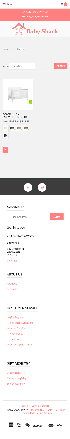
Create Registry (16, 372)
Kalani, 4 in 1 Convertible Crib (15, 115)
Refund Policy (15, 339)
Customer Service (40, 405)
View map (12, 260)
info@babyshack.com (37, 16)
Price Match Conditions (20, 322)
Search (25, 405)
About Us (12, 283)
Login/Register (15, 317)
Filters (61, 66)
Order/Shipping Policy (19, 344)
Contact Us (13, 289)
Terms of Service (16, 328)
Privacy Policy (15, 333)
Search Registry (16, 383)
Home (5, 49)
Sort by (6, 66)
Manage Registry (17, 378)
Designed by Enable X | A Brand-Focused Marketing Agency (43, 411)
